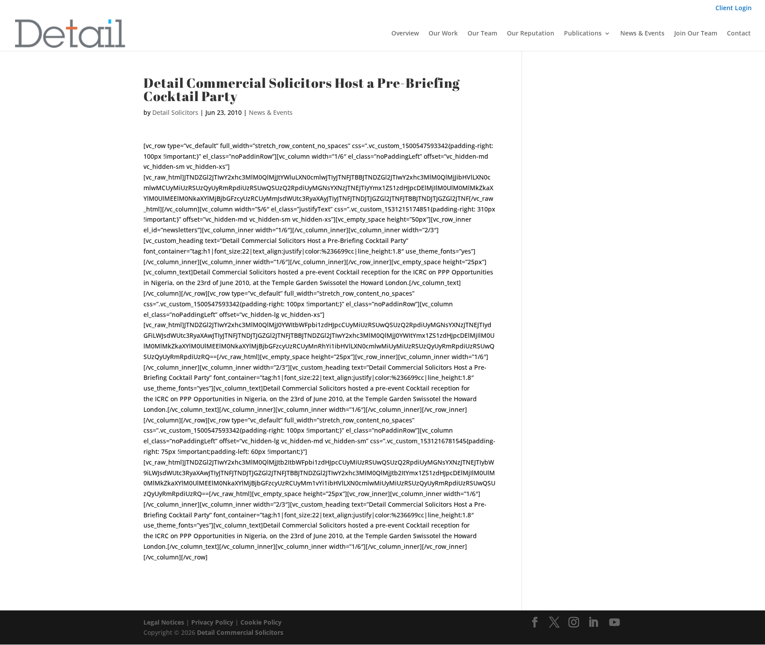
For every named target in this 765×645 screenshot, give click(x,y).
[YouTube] (614, 622)
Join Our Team (695, 33)
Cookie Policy (261, 622)
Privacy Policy (212, 622)
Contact (739, 33)
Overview (405, 33)
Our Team (482, 33)
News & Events (642, 33)
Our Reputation (530, 33)
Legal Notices (163, 622)
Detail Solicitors (175, 112)
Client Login (733, 8)
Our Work (443, 33)
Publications (583, 33)
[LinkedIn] (593, 622)
